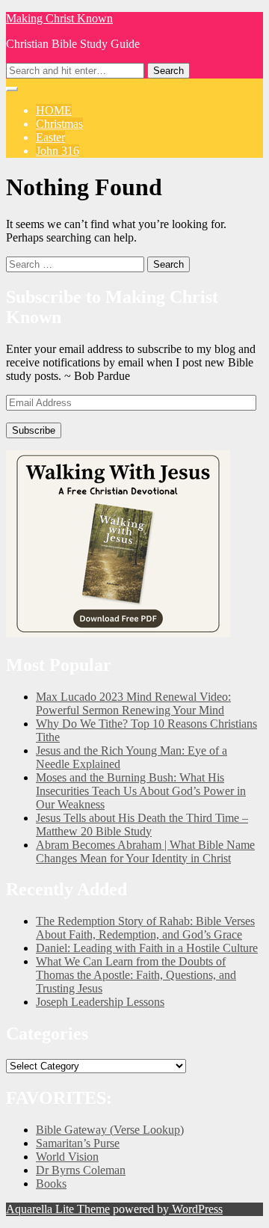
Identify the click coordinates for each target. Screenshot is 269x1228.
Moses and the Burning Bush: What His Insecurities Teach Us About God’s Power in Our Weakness (141, 791)
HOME (54, 110)
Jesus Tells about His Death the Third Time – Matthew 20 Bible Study (142, 824)
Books (51, 1183)
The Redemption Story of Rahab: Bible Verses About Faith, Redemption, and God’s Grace (145, 928)
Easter (50, 137)
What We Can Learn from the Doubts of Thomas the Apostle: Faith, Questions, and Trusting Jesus (136, 975)
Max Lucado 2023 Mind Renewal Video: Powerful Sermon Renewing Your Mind (133, 703)
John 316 (57, 150)
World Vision (67, 1156)
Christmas (59, 123)
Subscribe (33, 430)
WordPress (196, 1209)
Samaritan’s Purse (78, 1143)
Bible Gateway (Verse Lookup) (110, 1129)
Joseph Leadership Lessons (100, 1001)
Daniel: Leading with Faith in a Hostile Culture (147, 948)
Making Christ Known (59, 18)
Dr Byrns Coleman (81, 1170)
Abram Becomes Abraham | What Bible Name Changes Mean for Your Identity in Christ (145, 851)
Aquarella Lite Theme (58, 1209)
